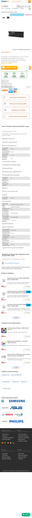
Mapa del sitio (21, 439)
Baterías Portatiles (6, 458)
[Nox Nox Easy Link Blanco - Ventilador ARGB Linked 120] (3, 343)
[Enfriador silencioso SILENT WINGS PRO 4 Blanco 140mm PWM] (3, 280)
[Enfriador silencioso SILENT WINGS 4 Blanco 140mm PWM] (3, 307)
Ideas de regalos (6, 457)
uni (27, 70)
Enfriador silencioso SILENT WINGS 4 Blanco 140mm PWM (17, 305)
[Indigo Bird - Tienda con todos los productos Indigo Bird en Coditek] (19, 414)
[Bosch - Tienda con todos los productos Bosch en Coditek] (7, 414)
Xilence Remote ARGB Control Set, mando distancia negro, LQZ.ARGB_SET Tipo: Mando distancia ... (19, 359)
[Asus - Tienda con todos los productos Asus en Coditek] (16, 407)
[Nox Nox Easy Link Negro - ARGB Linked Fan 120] (3, 330)
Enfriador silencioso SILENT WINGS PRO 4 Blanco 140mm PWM (18, 278)
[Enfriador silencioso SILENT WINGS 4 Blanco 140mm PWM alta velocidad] (3, 294)
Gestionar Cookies (22, 441)
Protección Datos (6, 439)
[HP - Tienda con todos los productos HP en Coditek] (4, 401)
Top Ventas (5, 455)
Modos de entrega (22, 455)
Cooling (22, 8)
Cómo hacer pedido (23, 436)
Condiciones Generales (7, 437)
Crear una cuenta (22, 434)
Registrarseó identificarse (19, 6)
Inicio (2, 8)
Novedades (5, 453)
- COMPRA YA (21, 15)
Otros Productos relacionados (12, 263)
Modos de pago (22, 457)
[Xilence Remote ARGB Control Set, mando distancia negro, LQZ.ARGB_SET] (3, 357)
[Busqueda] (29, 1)
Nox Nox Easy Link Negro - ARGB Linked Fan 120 (18, 328)
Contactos (4, 436)
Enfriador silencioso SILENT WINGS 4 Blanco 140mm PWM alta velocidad (17, 292)
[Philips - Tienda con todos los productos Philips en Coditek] (16, 421)
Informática (8, 8)
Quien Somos (5, 434)
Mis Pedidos (21, 453)
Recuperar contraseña (23, 437)
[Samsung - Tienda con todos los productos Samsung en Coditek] (17, 401)
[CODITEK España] (5, 1)
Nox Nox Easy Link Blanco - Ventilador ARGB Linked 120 (17, 341)
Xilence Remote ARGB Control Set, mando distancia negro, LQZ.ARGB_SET (18, 355)
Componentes (15, 8)
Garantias (20, 458)
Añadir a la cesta (11, 68)
